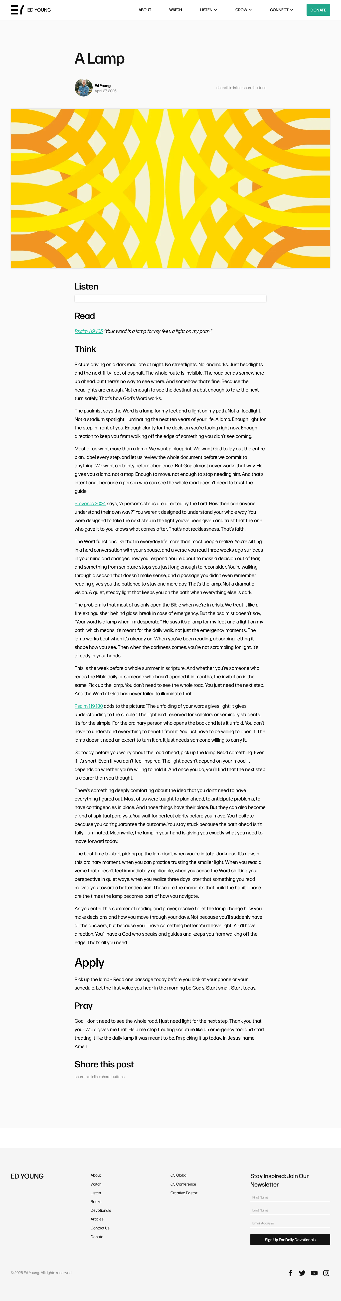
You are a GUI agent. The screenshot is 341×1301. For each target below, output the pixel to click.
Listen (96, 1192)
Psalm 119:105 (89, 331)
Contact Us (100, 1227)
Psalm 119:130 (89, 705)
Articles (97, 1218)
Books (96, 1201)
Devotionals (101, 1210)
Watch (96, 1184)
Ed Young (103, 85)
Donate (318, 9)
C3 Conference (183, 1184)
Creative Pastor (183, 1192)
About (96, 1175)
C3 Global (178, 1175)
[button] (208, 9)
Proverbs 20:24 (90, 503)
